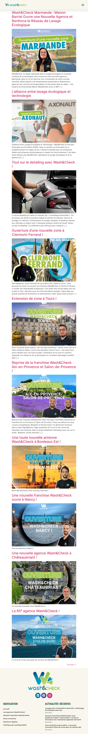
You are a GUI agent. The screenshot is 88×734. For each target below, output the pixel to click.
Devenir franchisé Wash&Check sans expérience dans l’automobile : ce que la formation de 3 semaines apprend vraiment (63, 718)
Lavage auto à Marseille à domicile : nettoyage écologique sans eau (64, 709)
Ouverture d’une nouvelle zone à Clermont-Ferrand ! (38, 232)
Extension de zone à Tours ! (34, 298)
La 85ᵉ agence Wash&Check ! (36, 611)
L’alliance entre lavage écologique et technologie (41, 93)
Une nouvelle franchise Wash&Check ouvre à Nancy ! (42, 497)
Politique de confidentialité (14, 725)
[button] (83, 5)
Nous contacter (9, 719)
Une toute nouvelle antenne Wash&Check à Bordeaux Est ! (36, 439)
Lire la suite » (48, 712)
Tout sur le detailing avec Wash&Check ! (43, 164)
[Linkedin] (38, 695)
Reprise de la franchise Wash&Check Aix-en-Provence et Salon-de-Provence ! (44, 366)
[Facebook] (43, 695)
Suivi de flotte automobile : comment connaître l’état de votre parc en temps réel (63, 726)
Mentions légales (10, 722)
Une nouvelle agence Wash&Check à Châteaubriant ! (41, 555)
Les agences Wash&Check (14, 712)
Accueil (6, 709)
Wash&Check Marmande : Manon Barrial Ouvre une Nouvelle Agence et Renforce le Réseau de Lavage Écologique (42, 18)
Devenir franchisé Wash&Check (16, 715)
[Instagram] (49, 695)
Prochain (71, 664)
